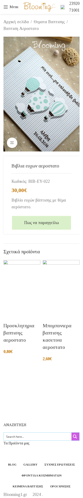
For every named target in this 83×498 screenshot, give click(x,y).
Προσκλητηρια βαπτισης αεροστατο (18, 333)
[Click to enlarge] (12, 143)
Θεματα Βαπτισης (49, 21)
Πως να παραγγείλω (41, 222)
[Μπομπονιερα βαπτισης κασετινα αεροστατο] (61, 287)
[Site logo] (39, 6)
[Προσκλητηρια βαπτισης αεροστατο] (21, 287)
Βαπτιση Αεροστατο (21, 28)
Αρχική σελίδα (16, 21)
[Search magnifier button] (75, 436)
